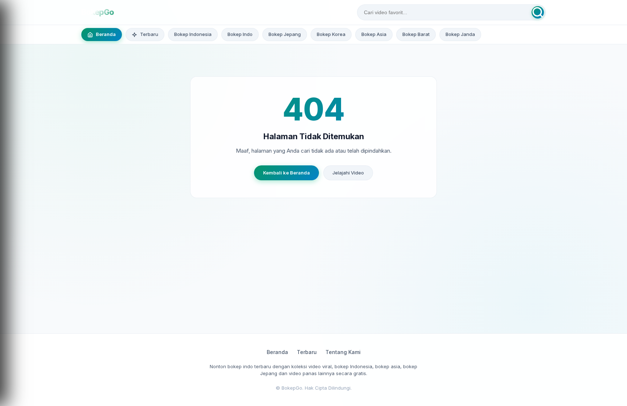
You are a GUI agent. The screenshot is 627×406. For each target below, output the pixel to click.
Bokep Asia (373, 34)
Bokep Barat (416, 34)
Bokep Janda (460, 34)
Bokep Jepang (285, 34)
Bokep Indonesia (193, 34)
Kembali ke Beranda (286, 173)
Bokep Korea (331, 34)
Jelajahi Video (348, 173)
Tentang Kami (343, 352)
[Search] (538, 12)
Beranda (277, 352)
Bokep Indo (240, 34)
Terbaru (307, 352)
